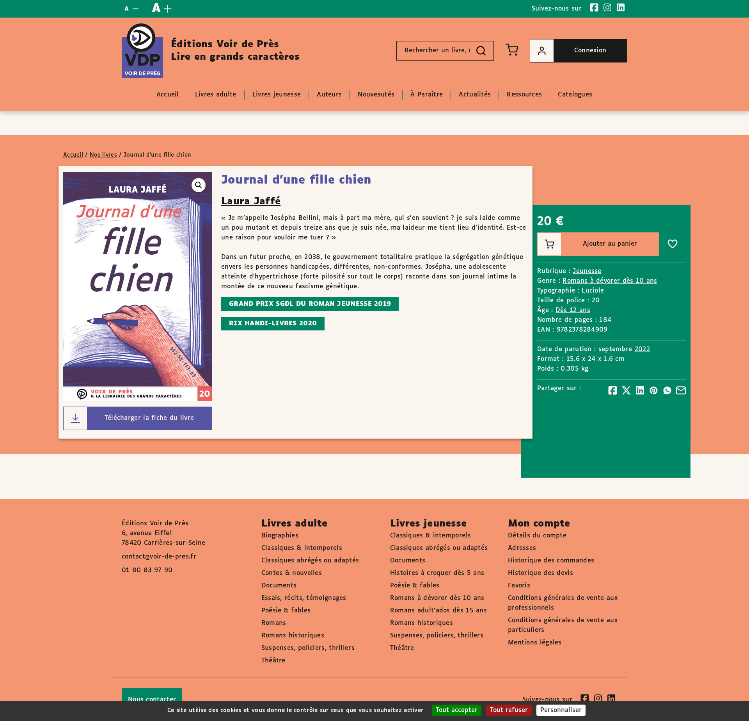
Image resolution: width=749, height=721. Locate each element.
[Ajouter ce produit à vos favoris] (672, 244)
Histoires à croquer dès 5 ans (437, 573)
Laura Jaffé (250, 201)
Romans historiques (292, 635)
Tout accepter (456, 710)
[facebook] (594, 7)
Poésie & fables (286, 610)
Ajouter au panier (610, 244)
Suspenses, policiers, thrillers (308, 648)
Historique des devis (540, 573)
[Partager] (613, 390)
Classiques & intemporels (301, 548)
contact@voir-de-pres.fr (159, 556)
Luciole (593, 290)
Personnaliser (561, 710)
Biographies (279, 535)
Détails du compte (537, 535)
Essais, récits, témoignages (303, 598)
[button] (199, 185)
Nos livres (103, 155)
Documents (279, 585)
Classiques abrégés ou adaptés (310, 560)
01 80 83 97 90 (147, 570)
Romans (273, 623)
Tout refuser (509, 710)
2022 (642, 349)
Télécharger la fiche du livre (149, 418)
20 (596, 300)
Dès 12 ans (573, 310)
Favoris (519, 585)
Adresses (522, 548)
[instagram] (607, 7)
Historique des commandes (551, 560)
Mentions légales (535, 642)
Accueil (73, 155)
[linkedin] (620, 7)
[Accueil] (142, 50)
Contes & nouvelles (291, 573)
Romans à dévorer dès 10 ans (610, 281)
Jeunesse (587, 271)
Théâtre (273, 660)
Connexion (590, 50)
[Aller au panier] (512, 49)
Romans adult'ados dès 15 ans (438, 610)
